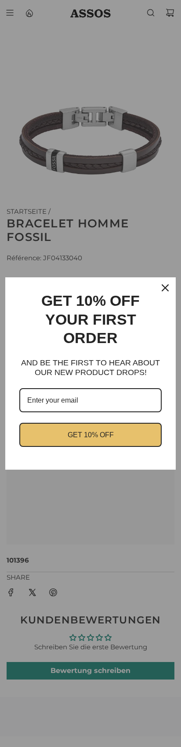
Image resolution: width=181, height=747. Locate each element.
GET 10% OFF (91, 435)
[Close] (165, 287)
